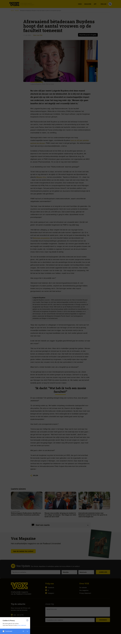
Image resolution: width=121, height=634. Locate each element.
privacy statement (21, 625)
